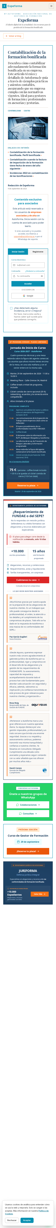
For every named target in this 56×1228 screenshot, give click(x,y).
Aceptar (27, 1220)
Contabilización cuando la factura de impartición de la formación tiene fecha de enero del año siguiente (28, 164)
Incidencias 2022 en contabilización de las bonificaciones (29, 174)
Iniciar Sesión (18, 251)
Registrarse (38, 251)
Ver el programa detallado (19, 461)
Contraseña (15, 271)
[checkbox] (11, 308)
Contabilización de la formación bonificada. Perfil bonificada (27, 154)
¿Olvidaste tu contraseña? (35, 271)
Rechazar (12, 1220)
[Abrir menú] (51, 6)
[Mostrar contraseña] (42, 276)
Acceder (28, 283)
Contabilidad (14, 111)
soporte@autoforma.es (24, 236)
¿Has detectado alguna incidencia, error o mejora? (28, 309)
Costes (27, 111)
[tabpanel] (28, 272)
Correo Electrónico (18, 260)
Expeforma (28, 20)
